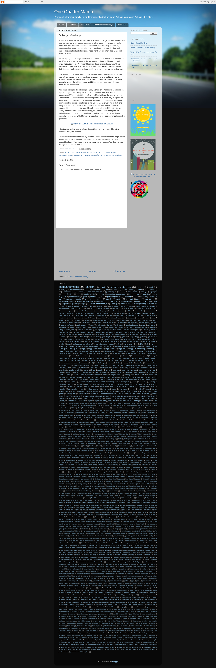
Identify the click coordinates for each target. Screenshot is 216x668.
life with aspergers (102, 334)
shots (129, 607)
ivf (84, 377)
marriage (62, 379)
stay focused (132, 616)
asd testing (98, 417)
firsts (95, 500)
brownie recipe (150, 358)
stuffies (63, 618)
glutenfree (107, 313)
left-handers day (64, 545)
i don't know (85, 529)
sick (93, 318)
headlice (120, 517)
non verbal (152, 566)
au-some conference (67, 420)
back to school (83, 356)
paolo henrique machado (131, 576)
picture (61, 583)
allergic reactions (151, 346)
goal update (147, 509)
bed (84, 436)
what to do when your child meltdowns (128, 642)
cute (109, 472)
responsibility (120, 595)
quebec (61, 590)
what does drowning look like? (94, 640)
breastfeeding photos (74, 448)
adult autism (134, 294)
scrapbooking (77, 602)
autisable (127, 420)
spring (99, 616)
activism (78, 346)
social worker (83, 394)
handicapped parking (102, 514)
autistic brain (150, 351)
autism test (134, 424)
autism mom (97, 323)
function (122, 505)
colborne (63, 462)
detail (153, 474)
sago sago (64, 391)
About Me (85, 25)
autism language (101, 311)
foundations (77, 502)
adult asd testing (129, 308)
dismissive (129, 479)
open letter (121, 573)
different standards (113, 476)
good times (88, 512)
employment (70, 330)
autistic (144, 297)
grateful (90, 332)
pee (140, 578)
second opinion (103, 602)
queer (80, 590)
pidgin (67, 583)
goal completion (136, 509)
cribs (60, 472)
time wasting (71, 626)
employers (64, 488)
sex (118, 391)
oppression (144, 573)
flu (143, 500)
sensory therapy (101, 604)
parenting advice (113, 297)
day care (69, 474)
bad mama (143, 431)
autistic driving (135, 427)
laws (82, 543)
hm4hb (142, 519)
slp (109, 609)
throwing (152, 623)
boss (153, 443)
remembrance (63, 595)
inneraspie (81, 533)
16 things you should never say (126, 403)
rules (147, 389)
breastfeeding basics (140, 446)
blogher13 (100, 358)
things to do (120, 623)
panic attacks (112, 576)
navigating (134, 564)
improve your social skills (90, 531)
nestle (65, 566)
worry (70, 649)
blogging (154, 323)
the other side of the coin (114, 621)
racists (104, 590)
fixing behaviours (104, 500)
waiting (136, 401)
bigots (144, 356)
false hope (70, 495)
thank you (151, 396)
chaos (85, 360)
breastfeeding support (121, 448)
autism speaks (109, 323)
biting (70, 443)
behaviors (125, 356)
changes (109, 325)
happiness (140, 514)
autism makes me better (71, 424)
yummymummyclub (76, 652)
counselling (79, 469)
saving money (103, 599)
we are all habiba (82, 637)
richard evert (143, 595)
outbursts (85, 576)
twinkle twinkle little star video (117, 630)
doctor (68, 481)
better (120, 439)
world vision (147, 647)
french (128, 502)
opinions (111, 384)
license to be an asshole (119, 545)
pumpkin (106, 588)
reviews (132, 389)
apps (136, 297)
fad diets (120, 493)
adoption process (106, 346)
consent (63, 467)
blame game (91, 443)
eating (61, 330)
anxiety (143, 292)
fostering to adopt (75, 370)
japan (90, 377)
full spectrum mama (70, 505)
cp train (101, 469)
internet (140, 332)
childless (99, 460)
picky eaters (146, 581)
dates (149, 472)
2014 (142, 344)
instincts (136, 375)
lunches (102, 552)
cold (70, 462)
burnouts (121, 450)
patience (70, 387)
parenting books (149, 384)
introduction (64, 536)
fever (87, 498)
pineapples (75, 583)
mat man (101, 554)
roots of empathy (96, 597)
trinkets (75, 630)
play (106, 583)
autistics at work (152, 353)
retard (135, 595)
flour (129, 500)
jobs (96, 377)
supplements (75, 396)
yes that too (110, 649)
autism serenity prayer (111, 424)
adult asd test (116, 308)
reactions (77, 592)
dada (120, 472)
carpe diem (130, 455)
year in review (128, 344)
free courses (101, 502)
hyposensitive (74, 529)
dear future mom (118, 474)
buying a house (71, 453)
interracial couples (141, 533)
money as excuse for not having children (91, 562)
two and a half (148, 630)
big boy (81, 441)
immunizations (69, 531)
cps (107, 469)
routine (140, 389)
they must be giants (108, 623)
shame (87, 607)
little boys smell (148, 547)
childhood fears (90, 460)
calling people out (99, 453)
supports (117, 618)
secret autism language (118, 602)
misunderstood (98, 559)
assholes (123, 417)
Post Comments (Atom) (79, 277)
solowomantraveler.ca (108, 394)
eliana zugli (62, 486)
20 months (154, 403)
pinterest (83, 583)
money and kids (71, 562)
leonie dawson (88, 334)
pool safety (154, 583)
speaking (75, 304)
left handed (141, 543)
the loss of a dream (98, 621)
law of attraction (73, 543)
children (129, 311)
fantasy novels (102, 495)
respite (114, 389)
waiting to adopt (136, 635)
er (147, 488)
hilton (122, 519)
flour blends (136, 500)
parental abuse (95, 337)
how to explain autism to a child (89, 524)
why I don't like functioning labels (116, 644)
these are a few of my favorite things (88, 623)
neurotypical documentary (78, 566)
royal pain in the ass (128, 597)
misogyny (78, 559)
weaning (61, 344)
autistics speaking (124, 429)
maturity (131, 554)
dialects (76, 476)
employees (154, 486)
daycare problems (94, 474)
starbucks (113, 616)
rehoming (117, 592)
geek (87, 507)
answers (118, 415)
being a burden (132, 436)
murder (79, 299)
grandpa (121, 512)
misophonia (87, 559)
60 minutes (106, 405)
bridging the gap (150, 448)
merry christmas (105, 557)
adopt (107, 410)
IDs (73, 408)
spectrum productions (148, 614)
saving (73, 391)
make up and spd (146, 552)
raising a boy (133, 590)
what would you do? (149, 642)
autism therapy (123, 351)
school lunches (126, 599)
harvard (76, 517)
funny (99, 313)
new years (100, 566)
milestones (124, 557)
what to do (90, 642)
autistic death (124, 427)
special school (134, 614)
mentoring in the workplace (89, 557)
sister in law (72, 609)
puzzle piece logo (143, 588)
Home (61, 25)
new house (91, 566)
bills (107, 441)
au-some (154, 417)
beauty (70, 436)
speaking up (82, 614)
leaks (88, 543)
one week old (150, 571)
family (81, 292)
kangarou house (83, 538)
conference (62, 327)
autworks (135, 429)
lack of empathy (118, 540)
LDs (78, 408)
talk (139, 618)
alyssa (61, 415)
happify (132, 514)
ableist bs (121, 408)
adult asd (129, 299)
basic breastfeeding (145, 434)
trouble (130, 398)
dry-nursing (83, 484)
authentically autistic (110, 420)
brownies (61, 450)
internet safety (150, 332)
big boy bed (89, 441)
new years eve (110, 566)
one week (140, 571)
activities (63, 410)
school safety (138, 599)
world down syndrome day (133, 647)
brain (79, 446)
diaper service (93, 476)
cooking (94, 467)
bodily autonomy (124, 443)
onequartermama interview (67, 573)
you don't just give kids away (146, 649)
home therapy (90, 521)
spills (69, 616)
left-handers (151, 543)
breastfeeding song (106, 448)
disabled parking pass (65, 479)
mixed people (101, 315)
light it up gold (93, 547)
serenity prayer (150, 604)
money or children (111, 562)
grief (134, 512)
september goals (138, 604)
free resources (111, 502)
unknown (135, 633)
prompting (62, 389)
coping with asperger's (133, 467)
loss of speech (150, 550)
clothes (148, 460)
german (61, 509)
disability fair (139, 476)
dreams (152, 327)
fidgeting (124, 498)
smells (126, 609)
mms (103, 379)
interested (131, 533)
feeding (61, 498)
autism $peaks (95, 351)
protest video (82, 588)
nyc (67, 571)
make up (135, 552)
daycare (86, 327)
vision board (112, 401)
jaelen (127, 536)
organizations (63, 576)
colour (143, 325)
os (70, 576)
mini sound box (150, 557)
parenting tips (131, 315)
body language (124, 358)
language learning (95, 292)
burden (114, 450)
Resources (122, 25)
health (120, 372)
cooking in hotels (105, 467)
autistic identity (69, 429)
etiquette (104, 491)
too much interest (104, 628)
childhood (100, 360)
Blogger (115, 662)
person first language (100, 581)
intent (144, 375)
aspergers (153, 292)
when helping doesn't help (96, 644)
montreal (64, 337)
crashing (113, 469)
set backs (62, 607)
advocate (118, 346)
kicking (104, 538)
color (148, 360)
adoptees (114, 410)
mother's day (119, 379)
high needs (115, 519)
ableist (114, 408)
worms (155, 647)
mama (155, 552)
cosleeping (152, 467)
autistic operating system (94, 429)
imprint (78, 531)
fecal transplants (150, 495)
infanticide (67, 533)
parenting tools (107, 337)
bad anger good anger (101, 152)
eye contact (147, 365)
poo (147, 583)
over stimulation (81, 337)
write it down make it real (81, 649)
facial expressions (109, 493)
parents (61, 387)
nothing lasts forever (121, 569)
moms (146, 559)
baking (75, 434)
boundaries (62, 446)
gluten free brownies (129, 370)
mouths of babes (73, 564)
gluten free (146, 301)
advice (138, 299)
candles (97, 455)
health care (140, 517)
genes (108, 370)
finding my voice (150, 498)
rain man (111, 590)
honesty (123, 306)
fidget (108, 498)
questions (62, 318)
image (117, 529)
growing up (100, 332)
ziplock (86, 652)
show (134, 607)
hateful (112, 372)
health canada (130, 517)
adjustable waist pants (96, 410)
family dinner (80, 495)
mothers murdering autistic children (138, 379)
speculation (62, 616)
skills (85, 609)
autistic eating (146, 427)
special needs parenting (116, 318)
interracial (62, 334)
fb (68, 368)
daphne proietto (140, 472)
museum (99, 564)
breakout (106, 446)
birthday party (144, 323)
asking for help (71, 351)
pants (120, 576)
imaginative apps (143, 529)
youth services (63, 652)
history (129, 519)
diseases (121, 479)
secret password (133, 602)
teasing (61, 621)
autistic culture (113, 427)
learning (69, 299)
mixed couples (94, 379)
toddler (77, 398)
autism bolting (105, 422)
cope (114, 467)
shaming (93, 607)
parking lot (71, 578)
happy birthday (87, 372)
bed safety (100, 436)
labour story (106, 540)
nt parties (143, 382)
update (144, 342)
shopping (122, 607)
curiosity (102, 472)
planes (100, 583)
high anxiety (139, 372)
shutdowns (126, 391)
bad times (152, 431)
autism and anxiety (152, 420)
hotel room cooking (128, 521)
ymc (118, 649)
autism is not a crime (131, 422)
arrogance (62, 417)
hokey (148, 519)
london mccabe (116, 550)
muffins (92, 564)
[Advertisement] (92, 248)
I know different (131, 405)
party (140, 315)
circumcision (133, 460)
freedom (121, 502)
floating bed (115, 500)
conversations (150, 311)
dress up (139, 481)
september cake (126, 604)
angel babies (97, 415)
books (121, 311)
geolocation (142, 507)
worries (63, 649)
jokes (102, 377)
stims (140, 616)
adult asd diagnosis (149, 410)
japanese (134, 536)
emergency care (66, 365)
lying (108, 552)
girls (77, 509)
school (114, 290)
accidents (69, 346)
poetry (94, 387)
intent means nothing (119, 533)
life (107, 290)
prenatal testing (96, 585)
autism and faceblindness (68, 422)
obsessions (80, 571)
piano (138, 581)
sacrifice (69, 599)
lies (130, 545)
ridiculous (152, 595)
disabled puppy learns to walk (83, 479)
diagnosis (114, 301)
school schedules (149, 599)
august (78, 420)
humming (118, 526)
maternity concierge (121, 554)
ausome (91, 420)
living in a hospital (71, 550)
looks (148, 377)
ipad (155, 301)
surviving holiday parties (120, 396)
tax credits (146, 618)
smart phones (117, 609)
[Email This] (80, 149)
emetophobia (111, 486)
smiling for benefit (64, 611)
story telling (153, 616)
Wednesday (97, 408)
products (148, 585)
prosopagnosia (70, 588)
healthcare (128, 372)
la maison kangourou (86, 540)
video (153, 318)
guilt (70, 514)
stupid (69, 618)
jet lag (151, 536)
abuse (98, 290)
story (146, 616)
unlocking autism (146, 633)
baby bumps (62, 431)
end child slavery (87, 488)
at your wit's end (133, 417)
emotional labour (135, 486)
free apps (91, 502)
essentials (68, 491)
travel (108, 398)
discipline (129, 327)
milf (131, 557)
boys (140, 358)
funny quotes (140, 505)
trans (145, 628)
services (127, 339)
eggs (153, 484)
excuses (80, 330)
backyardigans (116, 431)
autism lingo (144, 422)
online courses (110, 573)
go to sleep (125, 509)
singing (142, 391)
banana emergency (85, 434)
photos (124, 337)
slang (91, 609)
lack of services (131, 540)
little (131, 547)
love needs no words (69, 552)
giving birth (90, 509)
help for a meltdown (64, 519)
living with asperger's (118, 334)
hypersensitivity (150, 526)
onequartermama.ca (83, 573)
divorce (61, 481)
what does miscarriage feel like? (116, 640)
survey (125, 618)
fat (122, 495)
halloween (110, 332)
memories (143, 334)
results (128, 595)
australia (98, 420)
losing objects (140, 550)
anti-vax (112, 320)
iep (111, 529)
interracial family (133, 313)
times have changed (83, 626)
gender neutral (119, 507)
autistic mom (78, 353)
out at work (76, 576)
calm (108, 453)
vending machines (78, 635)
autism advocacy (138, 420)
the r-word (127, 621)
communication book (136, 462)
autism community (109, 351)
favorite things (137, 495)
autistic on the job (104, 353)
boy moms (71, 446)
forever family (151, 500)
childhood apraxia (132, 325)
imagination (131, 529)
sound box (154, 611)
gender (100, 370)
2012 (62, 405)
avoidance (144, 429)
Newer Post (65, 271)
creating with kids (123, 469)
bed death (91, 436)
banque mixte (124, 434)
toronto (85, 398)
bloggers (91, 358)
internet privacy (75, 377)
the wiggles (71, 623)
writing (118, 344)
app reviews (149, 299)
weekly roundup (105, 637)
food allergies (89, 313)
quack (153, 588)
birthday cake (132, 323)
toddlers (83, 628)
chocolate (110, 360)
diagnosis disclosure (99, 327)
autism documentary (85, 301)
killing (139, 538)
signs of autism (150, 607)
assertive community (111, 417)
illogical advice (116, 375)
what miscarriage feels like (76, 642)
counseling (70, 469)
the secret (136, 621)
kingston (145, 538)
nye (73, 571)
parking (63, 578)
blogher (84, 306)
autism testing (144, 424)
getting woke (70, 509)
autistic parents (118, 353)
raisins (155, 590)
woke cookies (92, 647)
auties (120, 420)
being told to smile (144, 436)
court (94, 469)
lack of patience (124, 377)
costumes (62, 469)
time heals (62, 626)
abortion (129, 408)
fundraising (130, 505)
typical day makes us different (98, 633)
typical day (83, 633)
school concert (114, 599)
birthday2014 (153, 441)
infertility (127, 375)
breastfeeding (75, 290)
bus (128, 450)
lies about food (138, 545)
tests (73, 621)
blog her (82, 358)
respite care (123, 389)
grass (128, 512)
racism (70, 318)
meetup (70, 379)
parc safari (145, 576)
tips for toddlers (123, 626)
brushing (76, 450)
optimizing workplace (124, 384)
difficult (123, 476)
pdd (108, 578)
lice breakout (105, 545)
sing (65, 609)
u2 (110, 633)
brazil (85, 446)
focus (132, 368)
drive (145, 481)
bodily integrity (111, 358)
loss (153, 377)
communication (68, 292)
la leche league (71, 540)
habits (61, 372)
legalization (74, 545)
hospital (61, 375)
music (72, 337)
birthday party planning (140, 441)
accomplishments (152, 408)
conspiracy (72, 467)
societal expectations (107, 611)
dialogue (84, 476)
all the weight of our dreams (133, 346)
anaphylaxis (74, 349)
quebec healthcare (93, 389)
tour (120, 628)
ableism (119, 299)
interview (93, 297)
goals (85, 297)
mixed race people (117, 559)
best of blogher (111, 439)
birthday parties (64, 358)
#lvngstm (92, 403)
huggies (94, 526)
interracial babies (74, 334)
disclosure (100, 306)
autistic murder (90, 353)
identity (105, 375)
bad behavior (133, 431)
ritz (59, 597)
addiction (79, 410)
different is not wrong (116, 327)
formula (61, 502)
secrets (88, 339)
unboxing (121, 633)
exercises (89, 330)
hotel (68, 375)
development (74, 297)
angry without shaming (137, 349)
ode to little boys (93, 571)
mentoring (75, 557)
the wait (63, 623)
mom (110, 315)
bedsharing (114, 356)
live (156, 547)
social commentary (93, 611)
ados (139, 410)
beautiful (63, 436)
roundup (106, 597)
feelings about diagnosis (112, 330)
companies (62, 464)
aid (139, 412)
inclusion (103, 531)
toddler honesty (150, 626)
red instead (99, 592)
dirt (92, 363)
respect (65, 304)
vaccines (82, 401)
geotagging (151, 507)
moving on (84, 564)
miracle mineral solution (66, 559)
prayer (76, 585)
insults (108, 533)
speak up (73, 614)
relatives (152, 592)
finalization (139, 498)
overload (138, 384)
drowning (68, 484)
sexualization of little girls (74, 607)
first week (88, 500)
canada (131, 453)
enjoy (116, 488)
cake (92, 325)
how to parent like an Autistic (135, 524)
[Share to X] (85, 149)
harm (69, 517)
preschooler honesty (110, 585)
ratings (69, 592)
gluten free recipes (114, 509)
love (102, 297)
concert (154, 360)
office (87, 384)
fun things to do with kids (109, 505)
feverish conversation (97, 498)
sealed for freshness (90, 602)
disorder (137, 479)
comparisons (82, 464)
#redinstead (101, 403)
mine (141, 557)
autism (90, 286)
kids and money (113, 538)
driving (126, 363)
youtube (109, 299)
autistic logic (80, 429)
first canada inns (64, 500)
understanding (134, 342)
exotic (131, 491)
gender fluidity (108, 507)
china (106, 460)
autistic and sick (88, 427)
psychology (92, 588)
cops (144, 467)
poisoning (103, 387)
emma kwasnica (123, 486)
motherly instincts (149, 562)
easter (124, 484)
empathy (145, 486)
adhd (85, 410)
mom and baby (137, 559)
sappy (94, 599)
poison (134, 583)
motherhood (119, 315)
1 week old (110, 403)
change (77, 360)
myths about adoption (121, 564)
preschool (133, 387)
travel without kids (119, 398)
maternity (109, 554)
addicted (71, 410)
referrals (109, 592)
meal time (139, 554)
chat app (111, 457)
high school (151, 372)
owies (103, 576)
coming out (84, 462)
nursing (152, 382)
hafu (75, 514)
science (68, 602)
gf (107, 306)
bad (125, 431)
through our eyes (142, 623)
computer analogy (113, 464)
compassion (92, 464)
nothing (110, 569)
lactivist (150, 540)
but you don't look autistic (147, 450)
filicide (132, 498)
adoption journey (103, 308)
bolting (147, 443)
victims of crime (91, 635)
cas (144, 455)
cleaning (119, 360)
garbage (70, 507)
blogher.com (106, 443)
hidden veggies (92, 519)
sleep (150, 391)
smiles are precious (142, 609)
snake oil (74, 611)
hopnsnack (117, 521)
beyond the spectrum (141, 439)
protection (151, 337)
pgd (132, 581)
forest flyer (62, 370)
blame (82, 443)
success (76, 618)
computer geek (126, 464)
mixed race (154, 334)
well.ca (120, 637)
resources (105, 389)
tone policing (92, 628)
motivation (62, 564)
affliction (132, 412)
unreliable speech (148, 398)
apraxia (146, 294)
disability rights (101, 363)
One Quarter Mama (73, 11)
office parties (106, 571)
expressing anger (65, 155)
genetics (116, 370)
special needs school (104, 614)
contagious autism (83, 467)
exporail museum (84, 493)
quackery (69, 339)
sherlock (101, 607)
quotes (87, 590)
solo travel (94, 394)
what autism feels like (140, 637)
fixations (115, 368)
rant (62, 592)
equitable (141, 488)
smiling (153, 609)
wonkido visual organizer (106, 647)
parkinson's (80, 578)
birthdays (113, 311)
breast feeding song (124, 446)
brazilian (91, 446)
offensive (79, 384)
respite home (110, 595)
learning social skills (114, 543)
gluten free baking (79, 332)
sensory (81, 391)
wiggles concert (133, 644)
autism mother (85, 424)
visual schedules (125, 401)
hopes (109, 521)
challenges (100, 325)
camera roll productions (119, 453)
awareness (65, 356)
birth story (119, 441)
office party (116, 571)
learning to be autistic (129, 543)
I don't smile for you (118, 405)
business (134, 450)
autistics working (73, 306)
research (86, 318)
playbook (113, 583)
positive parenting (66, 585)
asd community (78, 417)
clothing (155, 460)
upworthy (62, 401)
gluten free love (101, 509)
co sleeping (129, 360)
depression (136, 474)
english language (107, 488)
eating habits (145, 484)
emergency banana (83, 486)
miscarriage (79, 315)
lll (100, 550)
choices (113, 460)
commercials (123, 462)
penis (146, 578)
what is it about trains (134, 640)
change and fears (86, 457)
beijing (123, 436)
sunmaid (102, 618)
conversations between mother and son (74, 363)
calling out (62, 360)
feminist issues (78, 498)
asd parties (89, 417)
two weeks (74, 633)
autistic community (100, 427)
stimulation (131, 318)
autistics (141, 353)
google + (97, 512)
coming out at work (97, 462)
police (112, 387)
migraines (116, 557)
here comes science (79, 519)
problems (139, 585)
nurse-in (152, 569)
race (78, 294)
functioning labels (149, 330)
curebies (94, 472)
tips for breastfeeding (109, 626)
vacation (152, 342)
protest (61, 339)
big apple (73, 441)
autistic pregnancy (110, 429)
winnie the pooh (75, 647)
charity (92, 360)
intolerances (153, 533)
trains (146, 318)
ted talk (143, 396)
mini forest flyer (81, 379)
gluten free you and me (147, 370)
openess (129, 573)
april (154, 415)
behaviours (135, 356)
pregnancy (89, 299)
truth (137, 398)
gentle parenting (64, 332)
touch (114, 628)
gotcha (114, 512)
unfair (128, 633)
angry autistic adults (95, 349)
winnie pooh (64, 647)
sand (75, 599)
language (140, 287)
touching (114, 342)
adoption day (124, 410)
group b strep (142, 512)
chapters (97, 457)
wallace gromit (63, 637)
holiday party (80, 521)
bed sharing (121, 323)
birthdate (127, 441)
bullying (101, 450)
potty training (121, 387)
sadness (154, 389)
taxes (153, 618)
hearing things (151, 517)
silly (60, 609)
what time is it (146, 401)
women (63, 403)
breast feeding (67, 294)
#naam (87, 320)
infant (150, 531)
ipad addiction (82, 536)
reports (86, 595)
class (141, 460)
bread (99, 446)
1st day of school (143, 403)
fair (139, 493)
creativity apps (143, 469)
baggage (67, 434)
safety (131, 306)
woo (68, 344)
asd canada (122, 320)
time (70, 398)
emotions (114, 152)
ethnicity (96, 491)
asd (103, 287)
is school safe (101, 536)
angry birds (122, 349)
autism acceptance (66, 301)
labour (98, 540)
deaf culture (106, 474)
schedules (79, 339)
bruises (69, 450)
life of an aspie (70, 547)
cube (72, 472)
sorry (132, 611)
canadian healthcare (65, 455)
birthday (152, 356)
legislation (83, 545)
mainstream (126, 552)
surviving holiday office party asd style (96, 396)
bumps (108, 450)
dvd (132, 363)
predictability (85, 585)
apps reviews (146, 415)
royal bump (115, 597)
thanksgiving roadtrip (84, 621)
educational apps (151, 363)
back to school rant (93, 431)
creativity (134, 469)
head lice (98, 517)
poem (87, 387)
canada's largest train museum (145, 453)
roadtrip (75, 597)
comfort (76, 462)
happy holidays (150, 514)
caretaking (121, 455)
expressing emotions (81, 155)
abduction (107, 408)
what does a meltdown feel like (73, 640)
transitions (123, 342)
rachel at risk (95, 590)
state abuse (122, 616)
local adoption (133, 334)
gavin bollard (80, 507)
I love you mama (143, 405)
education (139, 363)
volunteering (125, 635)
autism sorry (124, 424)
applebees (127, 415)
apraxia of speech (67, 311)
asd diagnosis (135, 320)
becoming (78, 436)
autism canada (74, 323)
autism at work (125, 304)
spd (139, 290)
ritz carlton (66, 597)
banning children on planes (110, 434)
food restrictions (142, 368)
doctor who (75, 481)
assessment (84, 351)
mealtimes (148, 554)
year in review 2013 (98, 649)
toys (92, 398)
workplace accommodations (82, 344)
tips (83, 304)
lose (124, 550)
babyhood (72, 431)
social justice (71, 394)
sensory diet (74, 604)
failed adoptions (131, 493)
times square (96, 626)
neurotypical (125, 382)
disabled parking (150, 476)
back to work (105, 431)
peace (113, 578)
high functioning (105, 519)
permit (89, 581)
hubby (68, 526)
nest (60, 566)
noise (134, 382)
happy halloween (101, 372)
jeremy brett (143, 536)
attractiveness (145, 417)
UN (91, 408)
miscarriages (89, 315)
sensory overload (92, 391)
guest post (152, 512)
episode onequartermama (128, 488)
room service (84, 597)
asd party (146, 320)
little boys (138, 547)
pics (154, 581)
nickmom (128, 566)
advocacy (114, 304)
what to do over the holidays (105, 642)
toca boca (105, 342)
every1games (113, 491)
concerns (145, 464)
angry (89, 152)
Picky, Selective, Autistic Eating (142, 48)
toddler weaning (63, 628)
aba (62, 346)
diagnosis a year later (65, 476)
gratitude (116, 313)
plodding (127, 583)
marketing (78, 554)
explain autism (150, 491)
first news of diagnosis (132, 330)
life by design (149, 545)
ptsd (99, 588)
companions (71, 464)
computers (136, 464)
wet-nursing (128, 637)
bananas (96, 434)
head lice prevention (110, 517)
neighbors (143, 564)
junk (74, 538)
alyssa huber (69, 415)
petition (126, 581)
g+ (64, 507)
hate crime (89, 517)
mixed (107, 559)
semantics (96, 339)
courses (88, 469)
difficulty (130, 476)
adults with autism (81, 412)
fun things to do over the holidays (89, 505)
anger (67, 152)
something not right (122, 611)
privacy (152, 387)
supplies (110, 618)
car (104, 455)
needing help (113, 382)
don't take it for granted (89, 481)
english (97, 488)
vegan (90, 401)
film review (83, 368)
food (137, 301)
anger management (78, 152)
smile (132, 609)
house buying (141, 521)
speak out (64, 614)
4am (99, 405)
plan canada (92, 583)
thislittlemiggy (130, 623)
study (86, 342)
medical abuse (65, 557)
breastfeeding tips (136, 448)
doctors (118, 363)
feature (74, 368)
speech (99, 299)
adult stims (70, 412)
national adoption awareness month (92, 382)
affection (125, 412)
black (76, 443)
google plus (105, 512)
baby (73, 356)
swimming (133, 618)
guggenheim (62, 514)
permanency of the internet (76, 581)
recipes (77, 318)
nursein (61, 571)
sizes (80, 609)
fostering (68, 502)
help (123, 313)
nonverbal (62, 569)
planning (79, 387)
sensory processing (107, 391)
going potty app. (66, 512)
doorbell (100, 481)
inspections (90, 533)
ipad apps (145, 313)
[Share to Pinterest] (90, 149)
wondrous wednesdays (120, 287)
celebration (151, 455)
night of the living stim (140, 566)
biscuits (63, 443)
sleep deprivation (101, 609)
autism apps (95, 422)
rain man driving (121, 590)
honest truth (101, 521)
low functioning (93, 552)
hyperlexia (139, 526)
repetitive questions (75, 595)
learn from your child (99, 543)
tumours (102, 630)
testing (68, 621)
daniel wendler (128, 472)
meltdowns (68, 315)
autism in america (117, 422)
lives (62, 550)
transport (152, 628)
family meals (91, 495)
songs (121, 394)
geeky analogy (96, 507)
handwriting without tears (119, 514)
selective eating (145, 602)
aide (143, 412)
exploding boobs (64, 493)
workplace (78, 320)
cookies (71, 327)
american (78, 415)
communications (150, 462)
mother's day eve (136, 562)
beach (155, 434)
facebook (79, 313)
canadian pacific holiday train (83, 455)
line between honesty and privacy (110, 547)
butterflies (61, 453)
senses (155, 602)
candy (70, 360)
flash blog (124, 368)
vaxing (68, 635)
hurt (126, 332)
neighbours (151, 564)
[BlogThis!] (83, 149)
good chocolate (78, 512)
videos (120, 292)
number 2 (145, 569)
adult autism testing (144, 308)
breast (114, 446)
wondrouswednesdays (98, 304)
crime (66, 472)
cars (138, 455)
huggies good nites (106, 526)
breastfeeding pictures (90, 448)
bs (95, 450)
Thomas (84, 408)
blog (99, 443)
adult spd (61, 412)
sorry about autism (142, 611)
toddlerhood (74, 628)
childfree (80, 460)
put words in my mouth (76, 389)
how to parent (120, 524)
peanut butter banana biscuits (127, 578)
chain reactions (73, 457)
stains (106, 616)
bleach (74, 358)
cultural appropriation (82, 472)
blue (114, 443)
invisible (72, 536)
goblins (155, 509)
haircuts (68, 372)
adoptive (132, 410)
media (155, 554)
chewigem (128, 457)
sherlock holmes (112, 607)
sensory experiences (86, 604)
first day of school (76, 500)
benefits (71, 439)
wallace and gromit (149, 635)
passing (101, 578)
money (110, 379)
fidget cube (116, 498)
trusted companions (92, 630)
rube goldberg (142, 597)
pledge (120, 583)
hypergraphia (129, 526)
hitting (135, 519)
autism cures (86, 323)
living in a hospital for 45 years (88, 550)
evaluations (105, 365)
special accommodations (141, 339)
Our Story (72, 25)
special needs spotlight (120, 614)
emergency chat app (98, 486)
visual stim (102, 635)
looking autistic (138, 377)
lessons (91, 545)
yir (136, 344)
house (76, 375)
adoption (88, 290)
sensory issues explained (112, 339)
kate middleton (94, 538)
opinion (137, 573)
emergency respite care (82, 365)
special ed (92, 614)
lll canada (106, 550)
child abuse (119, 325)
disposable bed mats (149, 479)
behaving (108, 436)
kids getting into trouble (128, 538)
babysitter (81, 431)
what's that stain (63, 644)
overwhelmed (95, 576)
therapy (101, 294)
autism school (101, 301)
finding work (105, 368)
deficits (128, 474)
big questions (100, 441)
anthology (151, 349)
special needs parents (74, 342)
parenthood (153, 576)
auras (84, 420)
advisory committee (114, 412)
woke (84, 647)
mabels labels (116, 552)
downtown (109, 481)
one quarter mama (98, 384)
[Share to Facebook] (87, 149)
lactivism (142, 540)
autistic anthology (138, 351)
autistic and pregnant (74, 427)
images (123, 529)
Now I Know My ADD (138, 43)
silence (134, 391)
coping (121, 467)
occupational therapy (66, 384)
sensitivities (64, 604)
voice (109, 635)
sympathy (134, 396)
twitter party (138, 630)
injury (74, 533)
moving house (71, 382)
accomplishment (139, 408)
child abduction (70, 460)
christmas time (122, 460)
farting (111, 495)
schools (61, 602)
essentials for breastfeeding (82, 491)
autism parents (97, 424)
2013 (67, 405)
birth (112, 441)
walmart (72, 637)
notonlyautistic (134, 569)
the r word (62, 398)
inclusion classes (114, 531)
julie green (67, 538)
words (69, 320)
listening (125, 547)
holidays (119, 332)
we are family (94, 637)
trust (81, 630)
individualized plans (140, 531)
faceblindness (97, 493)
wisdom (61, 320)
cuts (114, 472)
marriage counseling (90, 554)
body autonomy (82, 325)
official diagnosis (128, 571)
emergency (71, 486)
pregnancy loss (150, 315)
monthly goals (124, 562)
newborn (120, 566)
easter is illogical (134, 484)
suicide (84, 618)
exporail (74, 493)
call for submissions (85, 453)
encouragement (74, 488)
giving (83, 509)
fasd (117, 495)
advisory (102, 412)
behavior (116, 436)
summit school (92, 618)
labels (114, 377)
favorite (128, 495)
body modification (137, 443)
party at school (91, 578)
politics (141, 583)
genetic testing (131, 507)
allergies (64, 349)
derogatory (145, 474)
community (138, 311)
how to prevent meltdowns (90, 375)
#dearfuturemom (73, 403)
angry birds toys (108, 415)
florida (123, 500)
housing (150, 521)
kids (108, 377)
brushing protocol (87, 450)
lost (60, 552)
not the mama (101, 569)
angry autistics (110, 349)
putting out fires (130, 588)
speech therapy (151, 290)
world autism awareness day (104, 344)
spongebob (91, 616)
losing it (130, 550)
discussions (112, 479)
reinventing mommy (130, 592)
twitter (130, 630)
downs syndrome (141, 327)
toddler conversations (136, 626)
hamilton (90, 514)
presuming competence (127, 585)
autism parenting (140, 304)
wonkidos (119, 647)
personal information (115, 581)
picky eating (134, 337)
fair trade (146, 493)
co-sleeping (140, 360)
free (84, 502)
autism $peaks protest (84, 311)
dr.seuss (117, 481)
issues (110, 536)
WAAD (93, 308)
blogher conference (67, 325)
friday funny (136, 502)
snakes (82, 611)
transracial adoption (64, 630)
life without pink (82, 547)
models (127, 559)
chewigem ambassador (141, 457)
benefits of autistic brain (97, 439)
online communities (98, 573)
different (61, 313)
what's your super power (78, 644)
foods (153, 368)
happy (76, 372)
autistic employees (65, 353)
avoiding (152, 429)
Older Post (119, 271)
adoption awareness (91, 346)
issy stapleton (118, 536)
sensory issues (128, 290)
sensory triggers (113, 604)
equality (95, 365)
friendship (146, 502)
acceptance (132, 292)
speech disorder (143, 394)
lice (97, 545)
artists (69, 417)
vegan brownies (100, 401)
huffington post (77, 526)
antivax (61, 351)
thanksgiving (95, 342)
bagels (61, 434)
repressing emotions (114, 155)
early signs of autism (112, 484)
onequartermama (97, 155)
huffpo (87, 526)
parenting (110, 292)
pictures (143, 337)
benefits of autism (81, 439)
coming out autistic (111, 462)
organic (153, 573)
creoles (153, 469)
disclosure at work (100, 479)
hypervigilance (63, 529)
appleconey (136, 415)
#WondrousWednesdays (103, 25)
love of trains (82, 552)
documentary (127, 301)
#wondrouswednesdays (116, 294)
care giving (111, 455)
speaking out (130, 394)
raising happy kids (145, 590)
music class (108, 564)
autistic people (131, 353)
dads (79, 327)
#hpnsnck (84, 403)
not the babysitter (89, 569)
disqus (110, 363)
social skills (101, 318)
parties (117, 337)
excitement (123, 491)
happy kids (62, 517)
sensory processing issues (68, 308)
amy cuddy (87, 415)
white (155, 401)
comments (151, 325)
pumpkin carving (117, 588)
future (93, 370)
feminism (68, 498)
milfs (136, 557)
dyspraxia (101, 484)
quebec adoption (71, 590)
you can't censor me (128, 649)
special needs (89, 294)
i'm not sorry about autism (100, 529)
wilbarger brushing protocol (149, 644)
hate (82, 517)
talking (140, 318)
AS (147, 344)
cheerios (119, 457)
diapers (102, 476)
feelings (98, 330)
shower (141, 607)
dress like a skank (128, 481)
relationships (143, 592)
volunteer (116, 635)
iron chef (91, 536)
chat (104, 457)
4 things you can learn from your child (83, 405)
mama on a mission (67, 554)
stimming (127, 297)
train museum (136, 628)
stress (81, 308)
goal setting (114, 306)
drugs (75, 484)
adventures (93, 412)
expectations (140, 491)
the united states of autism (149, 621)
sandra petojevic (85, 599)
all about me (151, 412)
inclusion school (126, 531)
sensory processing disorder (145, 306)
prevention (143, 387)
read (84, 592)
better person (128, 439)
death (92, 306)
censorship (62, 457)
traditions (99, 398)
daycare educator (80, 474)
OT (87, 308)
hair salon (82, 514)
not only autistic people (74, 569)
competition (101, 464)
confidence (154, 464)
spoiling (83, 616)
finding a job (94, 368)
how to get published (107, 524)
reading (91, 592)
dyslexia (92, 484)
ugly (115, 633)
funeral (86, 370)
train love (127, 628)
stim (67, 396)
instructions (100, 533)
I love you (154, 344)
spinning (76, 616)
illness (132, 332)
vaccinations (72, 401)
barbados (134, 434)
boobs (134, 358)
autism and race (84, 422)
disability (62, 290)
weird (114, 637)
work (151, 287)
